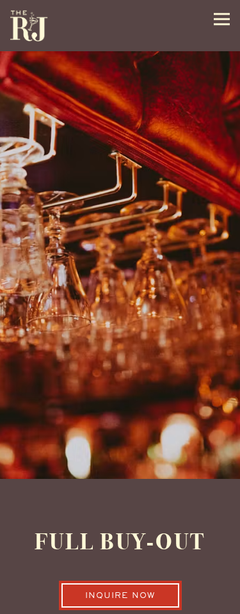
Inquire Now (120, 598)
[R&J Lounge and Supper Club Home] (29, 26)
